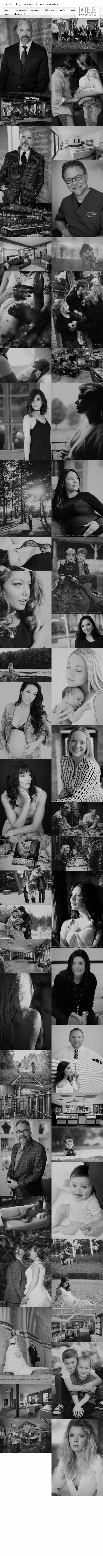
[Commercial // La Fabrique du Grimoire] (26, 1102)
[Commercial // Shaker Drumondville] (26, 220)
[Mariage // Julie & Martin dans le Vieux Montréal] (26, 1345)
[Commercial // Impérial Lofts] (26, 1401)
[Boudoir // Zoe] (77, 421)
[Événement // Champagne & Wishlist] (77, 853)
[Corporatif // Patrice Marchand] (26, 164)
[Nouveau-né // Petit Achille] (26, 365)
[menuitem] (8, 4)
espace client (52, 4)
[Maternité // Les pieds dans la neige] (26, 922)
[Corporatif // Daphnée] (77, 763)
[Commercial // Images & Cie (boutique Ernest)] (26, 109)
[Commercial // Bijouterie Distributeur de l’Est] (26, 1436)
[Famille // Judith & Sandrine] (26, 1067)
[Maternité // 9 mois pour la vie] (26, 310)
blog (18, 4)
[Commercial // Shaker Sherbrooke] (77, 365)
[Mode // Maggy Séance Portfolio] (77, 1457)
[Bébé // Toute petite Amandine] (77, 686)
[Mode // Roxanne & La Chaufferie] (26, 1011)
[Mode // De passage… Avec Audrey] (77, 1076)
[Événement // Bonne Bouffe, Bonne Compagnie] (77, 819)
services (27, 4)
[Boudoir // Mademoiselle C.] (77, 909)
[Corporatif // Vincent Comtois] (26, 53)
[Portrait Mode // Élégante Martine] (26, 797)
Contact (65, 4)
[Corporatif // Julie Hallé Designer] (77, 986)
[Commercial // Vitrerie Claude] (77, 1324)
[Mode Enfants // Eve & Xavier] (77, 1380)
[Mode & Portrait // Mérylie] (77, 1256)
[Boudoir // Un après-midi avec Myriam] (26, 1213)
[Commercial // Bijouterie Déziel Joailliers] (77, 1110)
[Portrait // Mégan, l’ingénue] (26, 609)
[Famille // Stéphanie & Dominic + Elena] (77, 1200)
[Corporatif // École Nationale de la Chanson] (77, 631)
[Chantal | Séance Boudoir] (26, 554)
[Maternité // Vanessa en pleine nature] (26, 665)
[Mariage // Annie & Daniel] (26, 1268)
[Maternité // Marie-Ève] (77, 1290)
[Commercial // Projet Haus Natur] (77, 143)
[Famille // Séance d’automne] (77, 310)
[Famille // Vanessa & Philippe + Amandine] (26, 887)
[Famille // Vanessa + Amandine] (77, 1145)
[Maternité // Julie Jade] (77, 87)
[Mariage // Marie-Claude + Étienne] (26, 498)
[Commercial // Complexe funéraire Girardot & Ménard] (26, 956)
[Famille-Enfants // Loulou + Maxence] (77, 575)
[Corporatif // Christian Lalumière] (77, 1042)
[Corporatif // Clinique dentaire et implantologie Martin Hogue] (77, 198)
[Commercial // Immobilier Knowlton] (26, 254)
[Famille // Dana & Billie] (77, 254)
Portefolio (8, 4)
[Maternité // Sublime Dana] (26, 720)
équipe (39, 4)
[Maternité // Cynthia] (77, 498)
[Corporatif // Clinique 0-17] (77, 32)
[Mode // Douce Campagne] (26, 421)
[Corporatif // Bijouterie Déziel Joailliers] (26, 1157)
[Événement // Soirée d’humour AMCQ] (26, 853)
